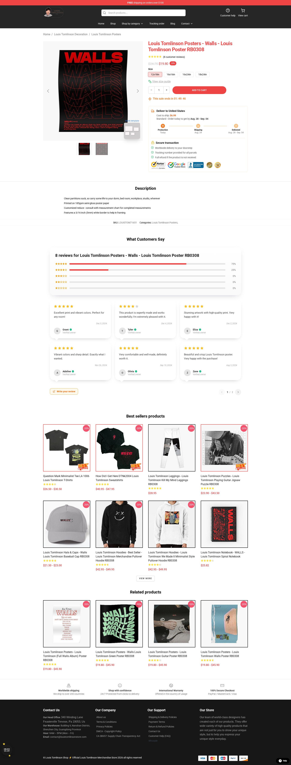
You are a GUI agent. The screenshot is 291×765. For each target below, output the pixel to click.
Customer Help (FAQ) (160, 736)
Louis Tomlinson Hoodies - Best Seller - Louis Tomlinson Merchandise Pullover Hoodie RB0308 (119, 556)
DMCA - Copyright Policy (109, 731)
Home (46, 34)
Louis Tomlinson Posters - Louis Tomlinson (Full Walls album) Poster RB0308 (65, 656)
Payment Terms (157, 722)
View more (145, 578)
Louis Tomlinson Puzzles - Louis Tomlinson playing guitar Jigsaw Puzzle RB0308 (220, 480)
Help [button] (285, 761)
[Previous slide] (48, 91)
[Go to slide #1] (84, 149)
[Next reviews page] (238, 392)
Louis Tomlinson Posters (106, 34)
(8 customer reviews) (174, 57)
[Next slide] (137, 91)
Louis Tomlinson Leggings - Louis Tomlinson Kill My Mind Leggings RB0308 (168, 480)
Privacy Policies (104, 726)
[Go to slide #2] (102, 149)
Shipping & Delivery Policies (163, 717)
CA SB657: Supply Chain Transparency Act (118, 736)
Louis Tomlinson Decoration (71, 34)
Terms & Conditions (106, 722)
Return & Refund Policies (161, 726)
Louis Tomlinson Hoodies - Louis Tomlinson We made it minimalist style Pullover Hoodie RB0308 (171, 556)
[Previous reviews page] (222, 392)
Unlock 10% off (7, 750)
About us (101, 717)
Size (150, 69)
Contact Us (154, 731)
